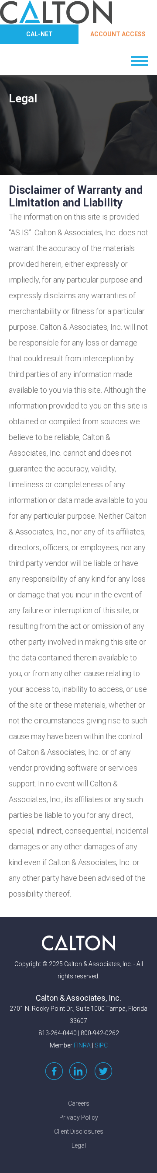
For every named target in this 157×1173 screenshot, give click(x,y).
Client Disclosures (78, 1131)
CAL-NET (39, 34)
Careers (78, 1103)
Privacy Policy (78, 1117)
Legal (79, 1145)
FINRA (82, 1045)
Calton (78, 943)
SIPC (101, 1045)
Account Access (118, 34)
